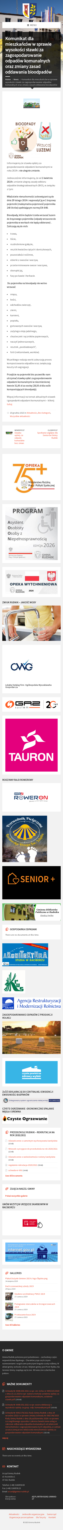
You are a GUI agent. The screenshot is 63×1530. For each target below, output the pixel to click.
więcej (5, 1438)
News (16, 79)
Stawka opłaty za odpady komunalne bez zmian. (19, 438)
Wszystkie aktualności (20, 416)
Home (8, 79)
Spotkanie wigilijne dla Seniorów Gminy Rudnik (47, 435)
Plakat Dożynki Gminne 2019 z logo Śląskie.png (26, 1278)
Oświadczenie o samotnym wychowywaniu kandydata (32, 1140)
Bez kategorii (44, 412)
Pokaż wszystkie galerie (16, 1195)
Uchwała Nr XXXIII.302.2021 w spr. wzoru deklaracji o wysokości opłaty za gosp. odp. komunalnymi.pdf (28, 1406)
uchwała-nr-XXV (15, 1170)
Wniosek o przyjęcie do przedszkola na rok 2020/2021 (32, 1148)
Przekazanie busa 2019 (25, 1314)
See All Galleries (12, 1324)
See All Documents (13, 1175)
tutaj (9, 404)
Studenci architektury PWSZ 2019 (30, 1294)
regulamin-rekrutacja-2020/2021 (22, 1165)
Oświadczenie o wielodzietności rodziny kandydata (31, 1156)
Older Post (53, 430)
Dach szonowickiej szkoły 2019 (19, 1286)
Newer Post (20, 430)
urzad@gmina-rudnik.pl (18, 1491)
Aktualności (32, 412)
